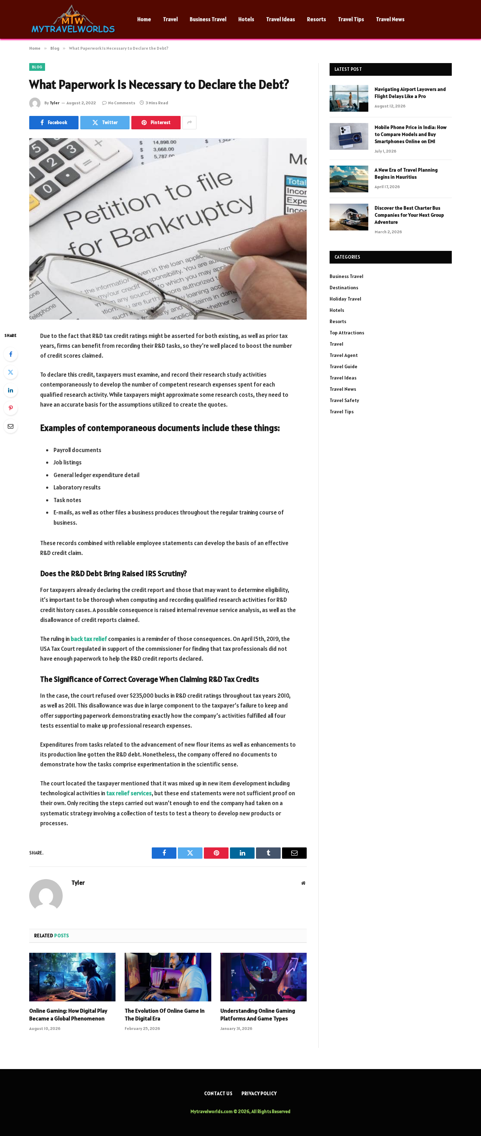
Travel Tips (351, 19)
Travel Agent (344, 355)
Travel (170, 19)
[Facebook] (11, 354)
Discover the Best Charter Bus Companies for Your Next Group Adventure (409, 215)
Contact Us (218, 1094)
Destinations (344, 287)
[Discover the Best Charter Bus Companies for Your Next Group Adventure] (349, 217)
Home (144, 19)
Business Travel (208, 19)
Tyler (55, 102)
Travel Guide (343, 366)
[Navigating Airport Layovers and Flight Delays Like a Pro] (349, 98)
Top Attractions (347, 332)
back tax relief (89, 639)
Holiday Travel (345, 299)
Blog (37, 66)
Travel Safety (344, 400)
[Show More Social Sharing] (189, 122)
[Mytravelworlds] (74, 19)
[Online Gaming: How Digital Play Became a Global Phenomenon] (72, 977)
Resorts (316, 19)
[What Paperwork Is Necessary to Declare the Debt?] (168, 229)
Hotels (246, 19)
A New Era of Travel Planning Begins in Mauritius (406, 173)
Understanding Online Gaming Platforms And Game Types (257, 1014)
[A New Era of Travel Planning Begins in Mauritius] (349, 179)
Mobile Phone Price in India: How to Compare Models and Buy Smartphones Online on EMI (410, 134)
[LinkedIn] (11, 390)
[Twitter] (11, 372)
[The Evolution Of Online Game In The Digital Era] (168, 977)
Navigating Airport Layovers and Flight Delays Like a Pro (410, 92)
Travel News (390, 19)
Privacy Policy (259, 1094)
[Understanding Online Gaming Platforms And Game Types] (263, 977)
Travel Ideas (280, 19)
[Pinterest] (11, 408)
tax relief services (129, 793)
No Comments (121, 102)
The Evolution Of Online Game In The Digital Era (165, 1014)
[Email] (11, 426)
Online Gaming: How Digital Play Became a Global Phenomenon (68, 1014)
